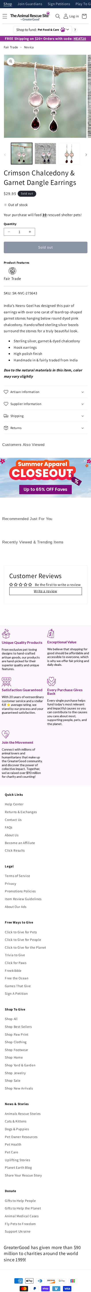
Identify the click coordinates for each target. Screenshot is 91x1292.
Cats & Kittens (15, 1121)
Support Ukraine (17, 1231)
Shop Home (14, 1057)
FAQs (8, 827)
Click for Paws (15, 962)
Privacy (10, 883)
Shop (8, 4)
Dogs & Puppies (17, 1129)
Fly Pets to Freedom (20, 1223)
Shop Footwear (16, 1049)
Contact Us (13, 819)
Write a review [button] (45, 591)
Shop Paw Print (16, 1034)
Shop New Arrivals (19, 1088)
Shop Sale (12, 1080)
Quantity (10, 224)
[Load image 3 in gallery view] (69, 153)
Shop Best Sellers (18, 1026)
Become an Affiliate (20, 842)
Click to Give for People (23, 939)
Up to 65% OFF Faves (45, 489)
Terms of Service (17, 875)
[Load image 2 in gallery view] (45, 153)
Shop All (11, 1019)
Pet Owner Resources (21, 1136)
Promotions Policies (20, 891)
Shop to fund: (37, 29)
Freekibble (13, 970)
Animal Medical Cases (21, 1216)
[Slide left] (5, 155)
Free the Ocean (16, 978)
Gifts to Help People (20, 1200)
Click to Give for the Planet (25, 947)
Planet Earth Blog (18, 1167)
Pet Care (11, 1152)
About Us (11, 835)
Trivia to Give (15, 955)
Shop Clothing (16, 1042)
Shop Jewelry (15, 1073)
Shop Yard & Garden (20, 1065)
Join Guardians (29, 4)
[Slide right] (86, 155)
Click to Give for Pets (21, 932)
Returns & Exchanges (21, 812)
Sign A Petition (16, 993)
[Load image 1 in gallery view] (21, 153)
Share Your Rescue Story (23, 1175)
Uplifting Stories (17, 1160)
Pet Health (13, 1144)
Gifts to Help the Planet (23, 1208)
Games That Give (18, 986)
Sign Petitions (59, 4)
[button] (57, 16)
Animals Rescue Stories (23, 1113)
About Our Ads (16, 906)
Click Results (15, 850)
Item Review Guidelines (23, 899)
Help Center (14, 804)
